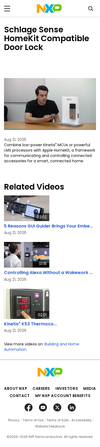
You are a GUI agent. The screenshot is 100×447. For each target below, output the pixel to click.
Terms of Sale (57, 420)
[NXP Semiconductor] (49, 8)
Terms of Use (33, 420)
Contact (20, 395)
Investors (66, 388)
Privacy (14, 420)
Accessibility (81, 420)
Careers (41, 388)
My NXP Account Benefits (63, 395)
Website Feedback (50, 426)
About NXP (15, 388)
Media (89, 388)
